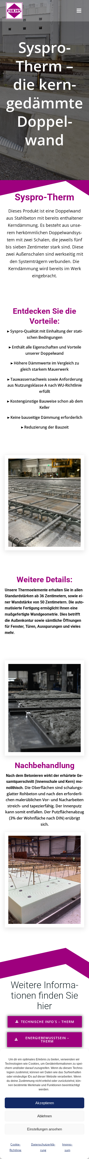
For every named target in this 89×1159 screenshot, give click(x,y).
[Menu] (79, 11)
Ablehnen (44, 1116)
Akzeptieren (44, 1103)
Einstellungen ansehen (44, 1129)
